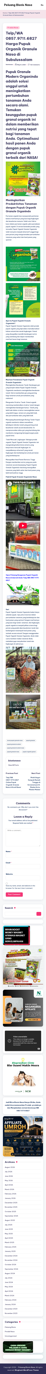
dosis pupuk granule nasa (15, 740)
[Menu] (42, 5)
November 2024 (11, 1260)
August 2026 (10, 1167)
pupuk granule (30, 740)
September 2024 (11, 1269)
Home (5, 13)
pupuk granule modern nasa (15, 748)
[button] (13, 765)
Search (9, 907)
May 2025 (9, 1234)
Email (8, 863)
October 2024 (10, 1264)
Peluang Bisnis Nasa (18, 5)
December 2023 (11, 1309)
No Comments (35, 65)
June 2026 (9, 1176)
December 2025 (11, 1203)
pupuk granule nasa (13, 752)
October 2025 (10, 1211)
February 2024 (10, 1300)
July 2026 (8, 1172)
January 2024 (10, 1304)
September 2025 (11, 1216)
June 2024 (9, 1282)
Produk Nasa (13, 28)
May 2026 (9, 1180)
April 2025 (9, 1238)
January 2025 (10, 1251)
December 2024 (11, 1256)
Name (9, 851)
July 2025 (8, 1225)
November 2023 (11, 1313)
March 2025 (9, 1242)
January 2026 (10, 1198)
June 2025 (9, 1229)
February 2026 (10, 1194)
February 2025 (10, 1247)
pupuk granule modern (14, 744)
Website (9, 874)
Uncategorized (11, 1336)
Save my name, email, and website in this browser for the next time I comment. (20, 887)
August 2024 (10, 1273)
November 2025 (11, 1207)
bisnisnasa (14, 760)
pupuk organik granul (29, 752)
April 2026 (9, 1185)
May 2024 (9, 1287)
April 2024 (9, 1291)
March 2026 (9, 1189)
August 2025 (10, 1220)
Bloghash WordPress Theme (27, 1370)
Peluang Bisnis (10, 1327)
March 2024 (9, 1295)
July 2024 (8, 1278)
